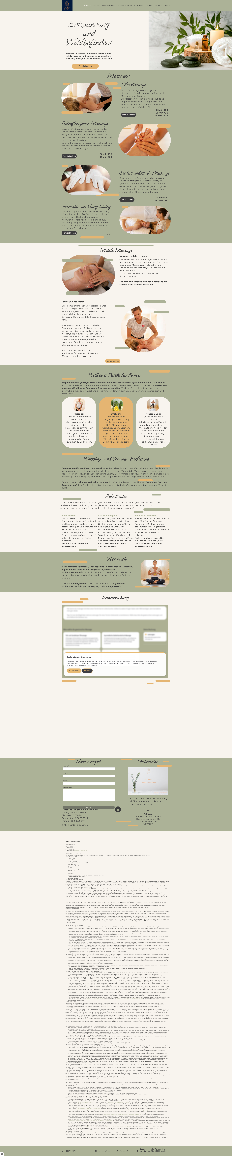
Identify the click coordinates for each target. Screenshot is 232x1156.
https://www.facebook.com (85, 1126)
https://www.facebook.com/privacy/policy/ (88, 1108)
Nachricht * (67, 788)
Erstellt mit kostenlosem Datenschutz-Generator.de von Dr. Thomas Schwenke (87, 1142)
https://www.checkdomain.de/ (94, 998)
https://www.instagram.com (85, 1102)
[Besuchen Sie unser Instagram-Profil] (118, 809)
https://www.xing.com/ (84, 1129)
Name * (66, 766)
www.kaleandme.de (145, 515)
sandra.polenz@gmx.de (80, 850)
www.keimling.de (107, 515)
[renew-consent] (2, 1154)
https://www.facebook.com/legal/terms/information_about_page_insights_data (90, 1120)
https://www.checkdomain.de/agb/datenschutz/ (129, 998)
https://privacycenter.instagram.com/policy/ (118, 1102)
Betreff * (66, 780)
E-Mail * (66, 773)
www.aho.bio (68, 515)
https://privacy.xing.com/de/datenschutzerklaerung (117, 1129)
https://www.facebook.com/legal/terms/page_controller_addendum (122, 1114)
